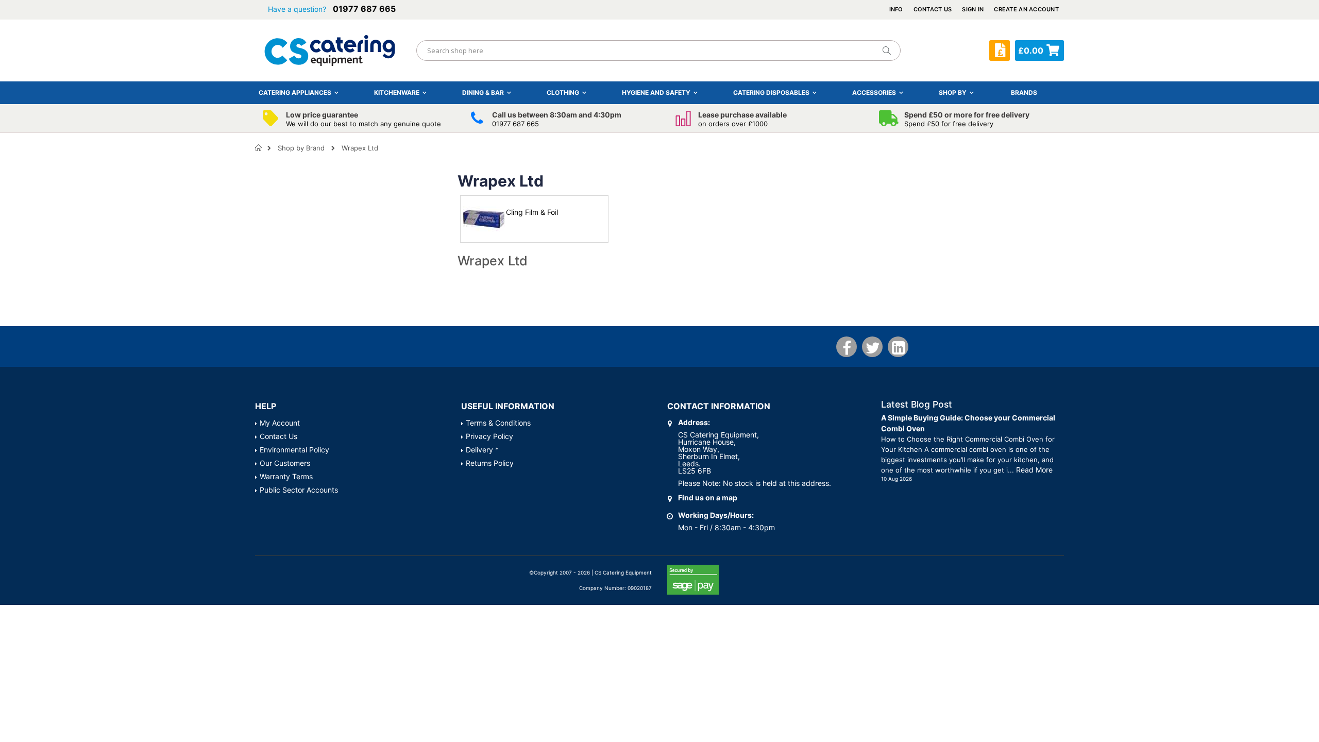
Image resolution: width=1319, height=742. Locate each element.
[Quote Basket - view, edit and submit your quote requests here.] (999, 50)
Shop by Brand (301, 148)
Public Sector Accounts (299, 489)
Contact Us (933, 9)
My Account (280, 422)
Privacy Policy (489, 436)
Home (259, 148)
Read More (1034, 469)
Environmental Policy (294, 449)
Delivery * (482, 449)
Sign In (973, 9)
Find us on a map (707, 497)
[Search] (886, 50)
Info (896, 9)
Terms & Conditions (498, 422)
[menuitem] (1024, 92)
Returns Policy (490, 463)
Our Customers (285, 463)
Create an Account (1026, 9)
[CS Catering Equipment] (329, 50)
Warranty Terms (286, 476)
